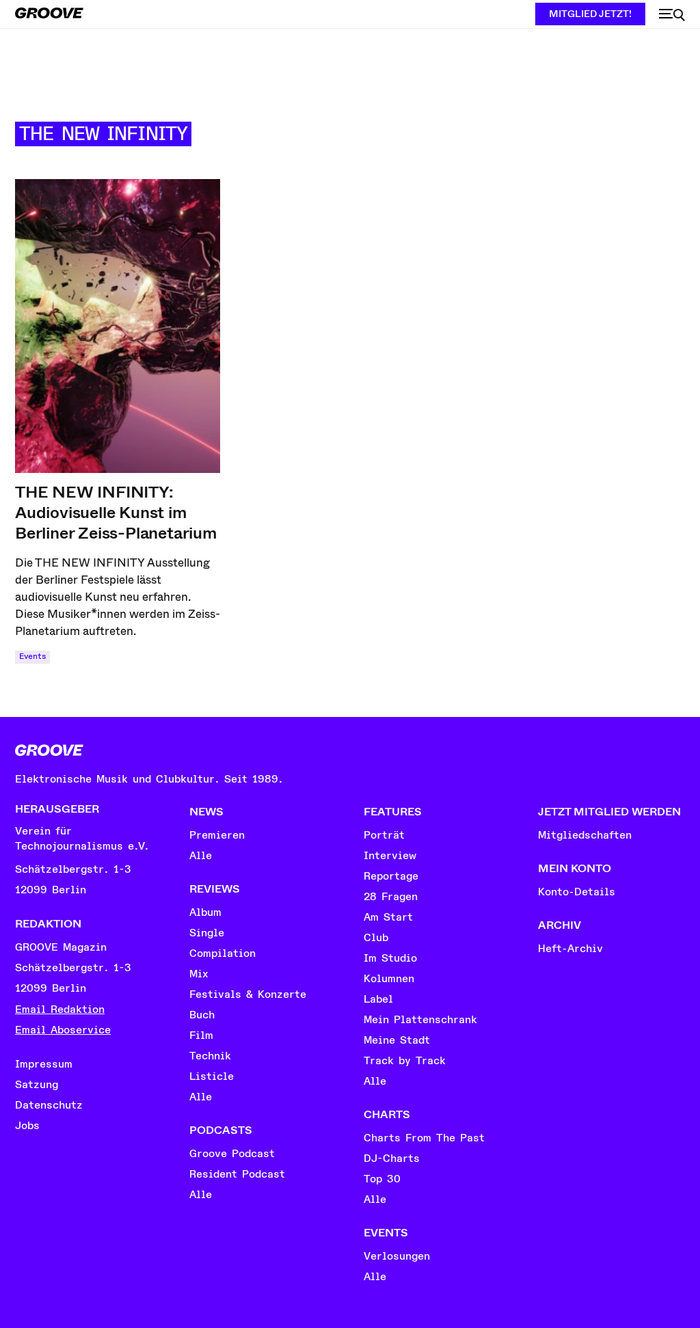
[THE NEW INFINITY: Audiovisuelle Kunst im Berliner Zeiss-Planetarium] (117, 326)
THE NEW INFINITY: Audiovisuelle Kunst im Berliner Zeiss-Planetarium (116, 512)
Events (32, 656)
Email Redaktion (60, 1009)
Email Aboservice (63, 1030)
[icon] (672, 15)
